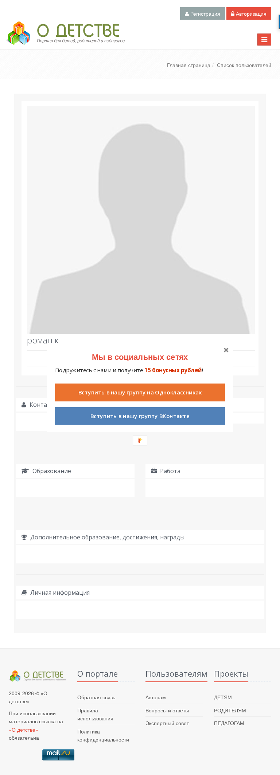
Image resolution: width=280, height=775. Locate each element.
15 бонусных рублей (173, 370)
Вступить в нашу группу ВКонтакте (140, 416)
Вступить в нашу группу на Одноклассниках (140, 392)
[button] (140, 356)
